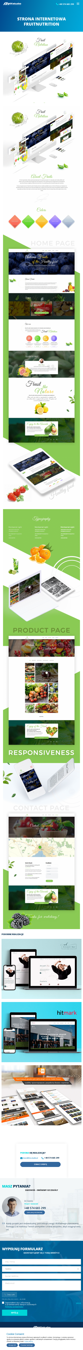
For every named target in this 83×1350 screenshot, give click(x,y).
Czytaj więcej (28, 1341)
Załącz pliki (9, 1294)
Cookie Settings (27, 1345)
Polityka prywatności (14, 1307)
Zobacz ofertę (40, 1164)
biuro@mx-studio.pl (30, 1158)
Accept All (12, 1345)
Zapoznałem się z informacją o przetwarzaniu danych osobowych (20, 1303)
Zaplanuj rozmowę (34, 1212)
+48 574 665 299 (66, 4)
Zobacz (38, 971)
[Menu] (78, 4)
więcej (78, 1303)
